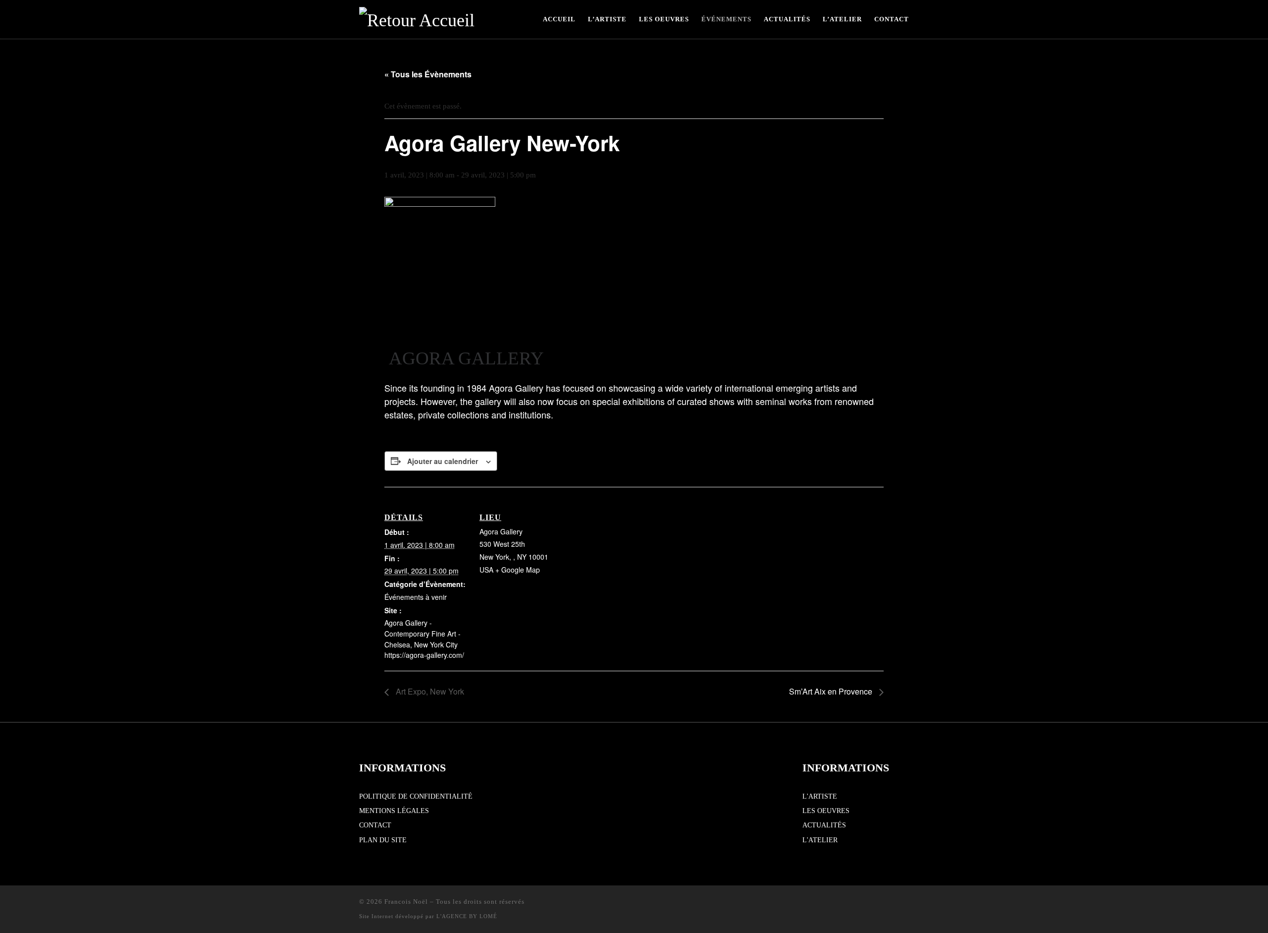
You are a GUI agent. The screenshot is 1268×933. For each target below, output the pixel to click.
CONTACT (375, 825)
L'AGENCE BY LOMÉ (466, 916)
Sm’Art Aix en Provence (831, 691)
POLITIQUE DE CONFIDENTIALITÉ (416, 796)
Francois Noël (406, 901)
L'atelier (820, 840)
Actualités (824, 825)
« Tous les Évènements (428, 74)
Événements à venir (415, 597)
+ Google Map (517, 570)
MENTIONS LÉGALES (394, 811)
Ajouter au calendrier (442, 461)
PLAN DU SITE (383, 840)
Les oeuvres (825, 811)
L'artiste (819, 796)
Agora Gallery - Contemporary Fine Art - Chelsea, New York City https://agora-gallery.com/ (424, 639)
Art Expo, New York (429, 691)
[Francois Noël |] (417, 18)
